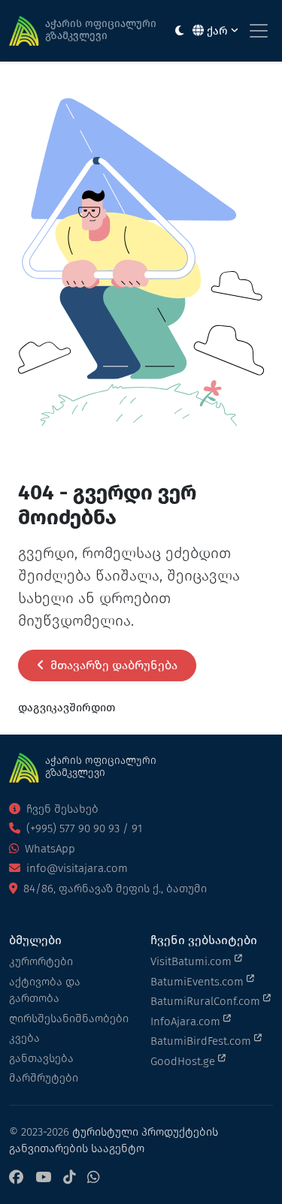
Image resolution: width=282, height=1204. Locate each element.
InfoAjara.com (186, 1021)
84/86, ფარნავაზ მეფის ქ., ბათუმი (113, 888)
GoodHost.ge (184, 1061)
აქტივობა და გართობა (44, 990)
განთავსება (41, 1058)
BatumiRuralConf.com (206, 1001)
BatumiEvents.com (198, 981)
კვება (24, 1038)
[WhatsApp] (93, 1178)
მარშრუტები (43, 1078)
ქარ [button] (217, 31)
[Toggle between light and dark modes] (179, 31)
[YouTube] (43, 1178)
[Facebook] (16, 1178)
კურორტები (41, 961)
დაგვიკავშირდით (66, 707)
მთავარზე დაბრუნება (112, 665)
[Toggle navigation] (258, 31)
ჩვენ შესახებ (61, 809)
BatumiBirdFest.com (202, 1041)
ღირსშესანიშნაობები (69, 1018)
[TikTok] (69, 1178)
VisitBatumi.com (192, 961)
